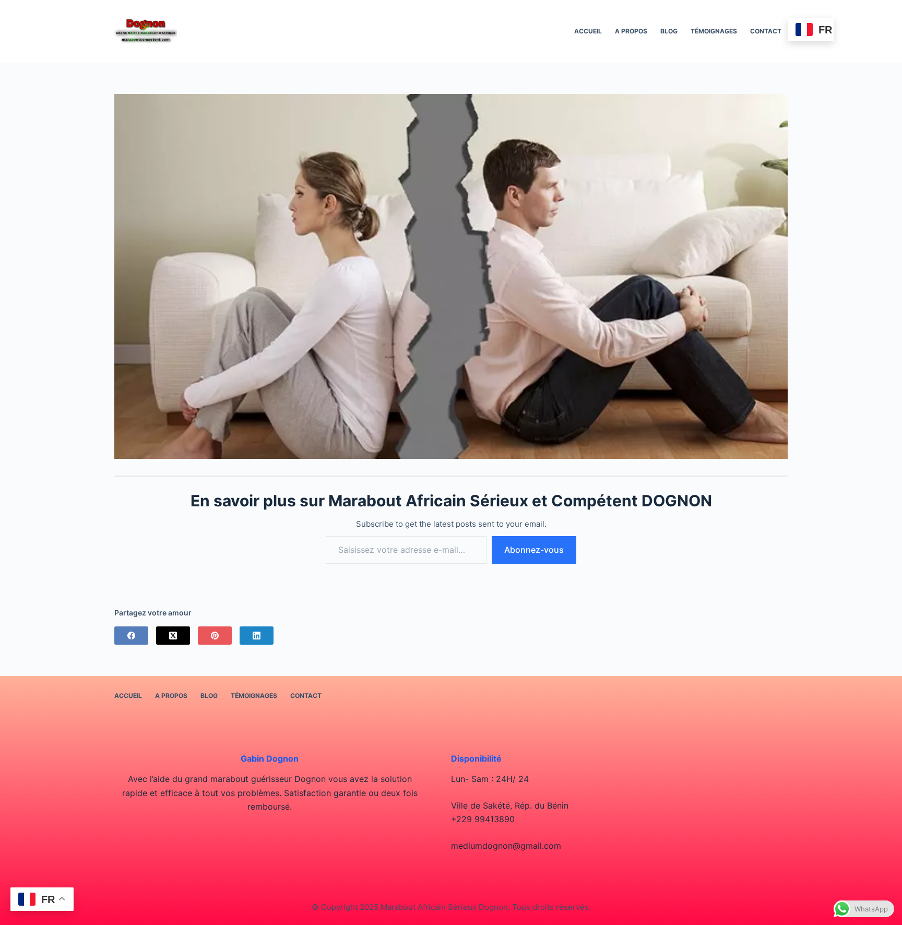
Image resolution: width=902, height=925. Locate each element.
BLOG (669, 31)
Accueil (588, 31)
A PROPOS (631, 31)
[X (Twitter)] (173, 635)
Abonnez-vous (534, 549)
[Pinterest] (215, 635)
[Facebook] (131, 635)
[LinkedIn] (257, 635)
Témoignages (714, 31)
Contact (765, 31)
